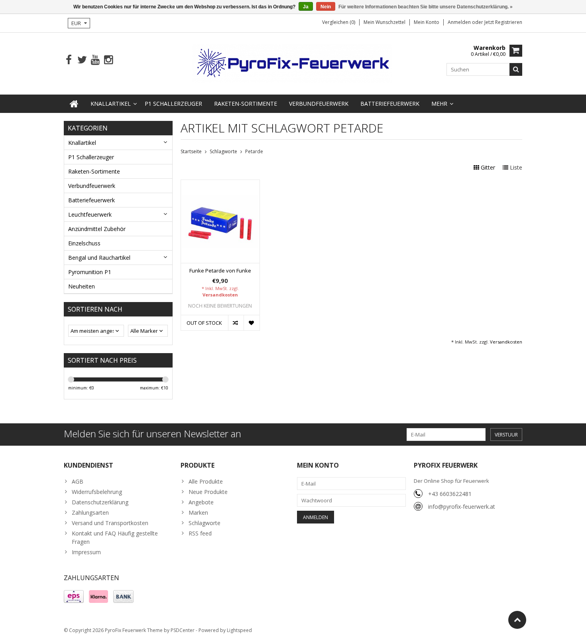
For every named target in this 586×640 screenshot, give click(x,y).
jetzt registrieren (503, 22)
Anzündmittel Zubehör (97, 229)
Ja (306, 7)
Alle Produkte (206, 481)
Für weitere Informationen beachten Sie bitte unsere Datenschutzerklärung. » (425, 7)
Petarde (254, 151)
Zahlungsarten (90, 512)
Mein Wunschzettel (384, 22)
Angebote (201, 502)
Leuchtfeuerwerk (90, 214)
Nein (326, 7)
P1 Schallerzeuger (173, 103)
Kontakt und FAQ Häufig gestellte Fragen (115, 537)
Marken (198, 512)
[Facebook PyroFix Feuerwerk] (69, 60)
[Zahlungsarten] (74, 596)
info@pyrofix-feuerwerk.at (461, 506)
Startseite (191, 151)
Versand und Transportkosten (110, 523)
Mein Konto (426, 22)
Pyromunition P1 (89, 272)
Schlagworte (223, 151)
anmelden (460, 22)
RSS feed (200, 533)
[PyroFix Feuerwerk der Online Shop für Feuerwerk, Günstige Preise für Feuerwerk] (293, 63)
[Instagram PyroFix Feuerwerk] (108, 60)
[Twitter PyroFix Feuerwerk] (82, 60)
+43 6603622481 (450, 494)
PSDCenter (183, 630)
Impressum (86, 552)
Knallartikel (110, 103)
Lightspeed (239, 630)
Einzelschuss (84, 243)
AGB (77, 481)
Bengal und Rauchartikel (99, 257)
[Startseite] (74, 104)
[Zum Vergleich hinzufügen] (236, 322)
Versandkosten (220, 295)
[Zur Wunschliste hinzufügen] (251, 322)
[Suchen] (515, 69)
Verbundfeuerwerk (318, 103)
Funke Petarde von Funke (220, 270)
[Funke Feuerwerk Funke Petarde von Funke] (220, 184)
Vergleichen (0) (338, 22)
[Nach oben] (517, 620)
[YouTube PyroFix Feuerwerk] (95, 60)
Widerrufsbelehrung (97, 492)
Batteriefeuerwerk (389, 103)
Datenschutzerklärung (100, 502)
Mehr (439, 103)
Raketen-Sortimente (245, 103)
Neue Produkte (208, 492)
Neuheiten (81, 286)
